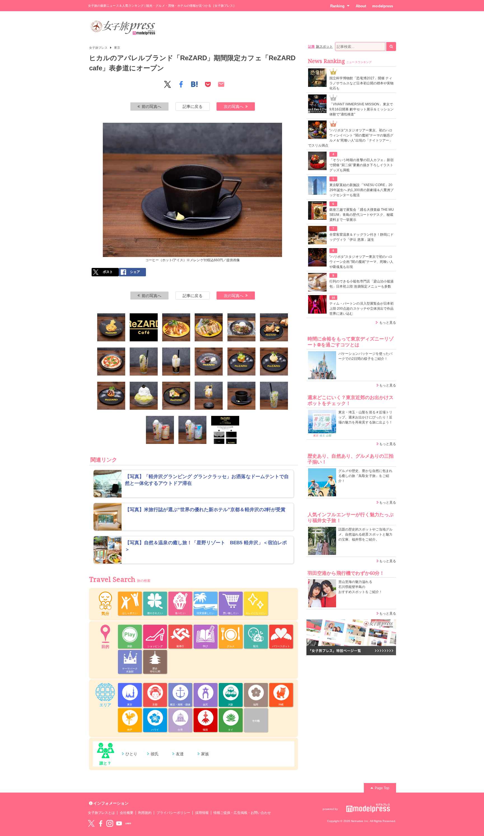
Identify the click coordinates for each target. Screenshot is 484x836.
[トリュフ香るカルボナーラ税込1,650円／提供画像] (111, 327)
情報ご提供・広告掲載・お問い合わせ (242, 813)
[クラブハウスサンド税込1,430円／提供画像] (209, 327)
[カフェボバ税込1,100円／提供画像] (176, 362)
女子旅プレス (98, 47)
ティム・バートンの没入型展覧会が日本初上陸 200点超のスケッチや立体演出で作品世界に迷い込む (361, 309)
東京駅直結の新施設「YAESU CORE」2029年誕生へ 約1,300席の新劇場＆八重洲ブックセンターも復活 (361, 190)
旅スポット (324, 46)
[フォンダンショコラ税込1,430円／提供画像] (209, 362)
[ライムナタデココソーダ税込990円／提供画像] (274, 396)
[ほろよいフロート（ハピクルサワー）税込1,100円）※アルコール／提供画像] (160, 430)
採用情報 (202, 813)
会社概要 (126, 813)
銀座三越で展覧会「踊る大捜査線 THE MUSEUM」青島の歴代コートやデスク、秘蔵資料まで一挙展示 (361, 215)
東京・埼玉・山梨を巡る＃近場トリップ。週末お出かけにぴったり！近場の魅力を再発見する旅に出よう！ (365, 417)
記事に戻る (192, 106)
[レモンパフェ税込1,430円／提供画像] (209, 396)
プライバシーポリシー (173, 813)
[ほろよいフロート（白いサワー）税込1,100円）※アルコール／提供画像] (192, 430)
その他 (256, 720)
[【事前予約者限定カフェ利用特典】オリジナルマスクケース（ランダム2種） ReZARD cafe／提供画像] (225, 430)
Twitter (91, 823)
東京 (117, 47)
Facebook (100, 823)
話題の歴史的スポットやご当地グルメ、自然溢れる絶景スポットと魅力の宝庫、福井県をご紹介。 (365, 534)
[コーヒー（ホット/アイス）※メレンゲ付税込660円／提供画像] (241, 396)
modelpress (382, 6)
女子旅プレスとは (101, 813)
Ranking (337, 6)
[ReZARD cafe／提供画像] (144, 327)
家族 (205, 754)
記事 (311, 46)
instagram (109, 823)
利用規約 (145, 813)
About (361, 6)
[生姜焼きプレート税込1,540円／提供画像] (241, 327)
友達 (180, 754)
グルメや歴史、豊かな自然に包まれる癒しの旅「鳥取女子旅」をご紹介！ (365, 476)
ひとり (131, 754)
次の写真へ (233, 106)
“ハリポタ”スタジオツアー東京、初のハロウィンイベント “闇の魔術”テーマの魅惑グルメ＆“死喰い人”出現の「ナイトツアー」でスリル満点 (350, 137)
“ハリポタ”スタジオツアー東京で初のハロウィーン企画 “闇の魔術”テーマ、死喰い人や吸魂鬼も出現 (361, 262)
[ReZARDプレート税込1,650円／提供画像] (176, 327)
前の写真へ (151, 106)
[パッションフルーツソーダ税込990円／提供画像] (144, 362)
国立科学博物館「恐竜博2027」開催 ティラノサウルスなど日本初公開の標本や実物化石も (361, 83)
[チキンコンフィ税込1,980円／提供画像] (274, 327)
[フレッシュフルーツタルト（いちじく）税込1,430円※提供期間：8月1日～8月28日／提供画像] (111, 396)
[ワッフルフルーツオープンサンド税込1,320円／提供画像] (176, 396)
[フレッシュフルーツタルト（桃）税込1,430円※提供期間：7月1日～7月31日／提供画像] (274, 362)
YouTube (119, 823)
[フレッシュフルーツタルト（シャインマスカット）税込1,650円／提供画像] (241, 362)
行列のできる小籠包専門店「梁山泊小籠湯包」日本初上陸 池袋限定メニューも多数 (361, 283)
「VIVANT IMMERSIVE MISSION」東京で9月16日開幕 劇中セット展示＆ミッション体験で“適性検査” (361, 109)
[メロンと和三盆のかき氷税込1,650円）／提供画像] (144, 396)
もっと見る (387, 323)
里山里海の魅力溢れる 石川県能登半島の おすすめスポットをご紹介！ (360, 587)
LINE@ (128, 823)
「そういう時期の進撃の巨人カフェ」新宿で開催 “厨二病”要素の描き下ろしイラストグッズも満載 (361, 165)
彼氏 (155, 754)
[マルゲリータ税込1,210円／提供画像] (111, 362)
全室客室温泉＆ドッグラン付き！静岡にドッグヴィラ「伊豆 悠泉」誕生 (361, 237)
